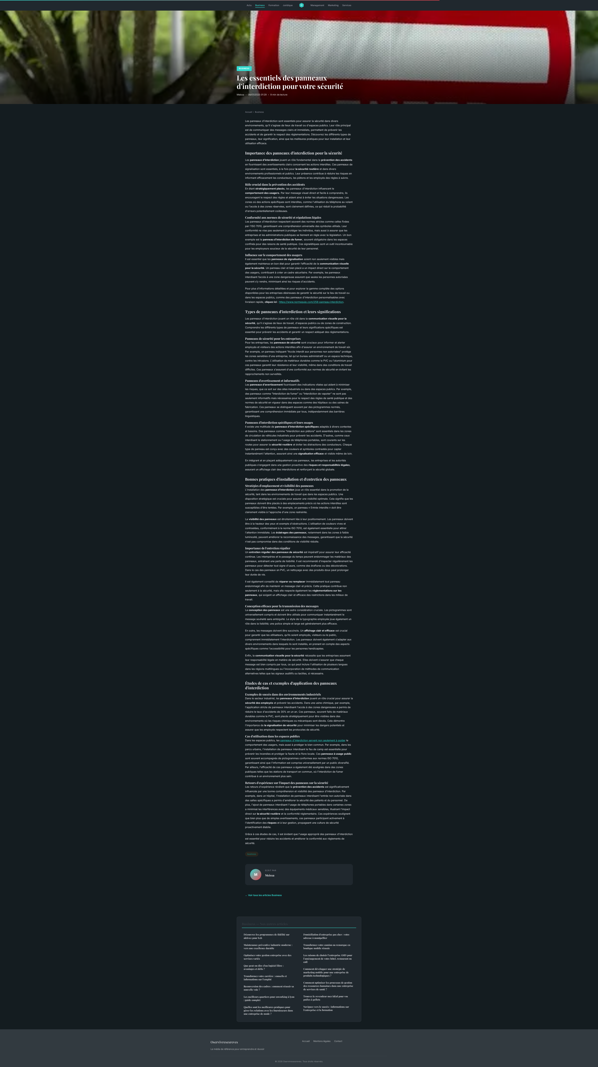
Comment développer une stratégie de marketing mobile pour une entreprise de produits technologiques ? (326, 972)
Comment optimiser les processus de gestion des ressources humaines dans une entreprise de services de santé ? (328, 986)
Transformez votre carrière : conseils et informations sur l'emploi (265, 978)
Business (260, 5)
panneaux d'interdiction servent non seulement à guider (312, 740)
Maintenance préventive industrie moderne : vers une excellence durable (268, 946)
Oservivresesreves (224, 1042)
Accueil (248, 112)
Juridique (288, 5)
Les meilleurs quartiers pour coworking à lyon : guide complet (269, 998)
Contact (338, 1041)
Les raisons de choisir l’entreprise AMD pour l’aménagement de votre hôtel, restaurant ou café (327, 958)
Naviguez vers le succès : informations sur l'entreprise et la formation (326, 1008)
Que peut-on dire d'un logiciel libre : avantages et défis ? (264, 967)
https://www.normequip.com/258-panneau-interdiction (311, 301)
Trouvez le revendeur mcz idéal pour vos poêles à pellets (325, 998)
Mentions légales (321, 1041)
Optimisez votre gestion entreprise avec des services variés (267, 957)
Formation (273, 5)
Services (346, 5)
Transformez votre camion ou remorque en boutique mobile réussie (326, 946)
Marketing (333, 5)
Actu (249, 5)
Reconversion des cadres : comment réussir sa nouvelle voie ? (269, 988)
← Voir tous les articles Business (263, 895)
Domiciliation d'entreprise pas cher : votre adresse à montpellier (326, 936)
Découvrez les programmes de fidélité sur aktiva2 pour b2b (267, 936)
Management (317, 5)
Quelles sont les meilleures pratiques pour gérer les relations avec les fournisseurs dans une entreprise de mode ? (268, 1010)
